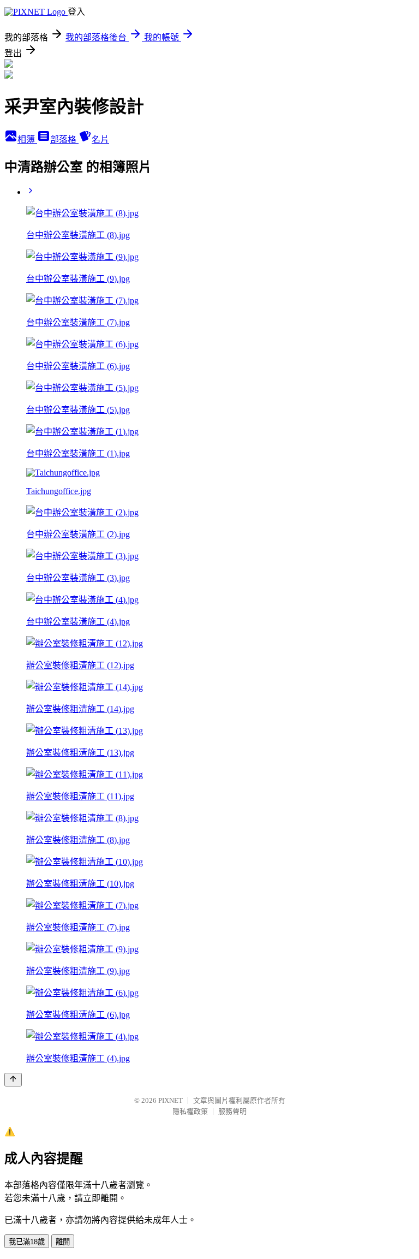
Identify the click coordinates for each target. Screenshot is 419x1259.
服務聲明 (232, 1111)
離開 (63, 1242)
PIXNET (170, 1100)
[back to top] (13, 1079)
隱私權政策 (190, 1111)
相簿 (27, 139)
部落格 (64, 139)
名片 (100, 139)
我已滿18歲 (27, 1242)
